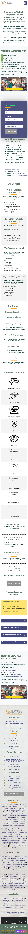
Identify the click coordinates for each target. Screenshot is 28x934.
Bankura (11, 878)
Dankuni (9, 883)
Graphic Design (14, 764)
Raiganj (12, 881)
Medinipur (13, 880)
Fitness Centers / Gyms (9, 830)
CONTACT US (14, 743)
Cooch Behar (10, 874)
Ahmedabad (23, 860)
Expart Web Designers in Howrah (16, 902)
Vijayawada (5, 866)
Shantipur (15, 883)
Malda (16, 885)
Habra (4, 885)
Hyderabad (12, 860)
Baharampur (10, 885)
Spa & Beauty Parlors (13, 832)
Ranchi (24, 864)
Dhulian (4, 883)
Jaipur (17, 860)
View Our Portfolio (14, 583)
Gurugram (15, 858)
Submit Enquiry (11, 131)
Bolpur (23, 874)
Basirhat (16, 878)
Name (6, 109)
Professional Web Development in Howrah (13, 905)
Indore (8, 862)
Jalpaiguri (7, 880)
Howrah (14, 889)
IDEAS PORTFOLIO (14, 767)
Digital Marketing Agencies (10, 821)
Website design (14, 756)
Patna (21, 868)
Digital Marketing (14, 761)
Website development (14, 759)
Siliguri (11, 887)
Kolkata (22, 887)
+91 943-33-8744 (19, 173)
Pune (5, 858)
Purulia (10, 876)
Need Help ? (21, 932)
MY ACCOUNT (14, 741)
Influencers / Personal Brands (18, 838)
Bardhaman (22, 885)
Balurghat (22, 878)
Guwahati (11, 868)
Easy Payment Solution (14, 793)
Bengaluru (17, 856)
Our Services (14, 738)
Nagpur (9, 864)
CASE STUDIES (14, 769)
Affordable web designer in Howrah (13, 904)
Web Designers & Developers (17, 819)
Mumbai (11, 856)
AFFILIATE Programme (14, 746)
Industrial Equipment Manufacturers (11, 840)
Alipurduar (16, 876)
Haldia (17, 881)
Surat (12, 862)
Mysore (17, 868)
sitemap (14, 748)
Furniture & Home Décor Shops (16, 810)
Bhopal (6, 868)
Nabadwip (20, 880)
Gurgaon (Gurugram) (20, 862)
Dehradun (9, 869)
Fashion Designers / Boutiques (16, 834)
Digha (4, 874)
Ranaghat (23, 881)
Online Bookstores (13, 806)
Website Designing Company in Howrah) (13, 898)
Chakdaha (5, 878)
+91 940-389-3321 (16, 171)
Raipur (16, 866)
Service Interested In (11, 123)
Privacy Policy (17, 914)
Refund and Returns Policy (11, 912)
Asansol (16, 887)
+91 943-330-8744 (15, 785)
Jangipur (4, 876)
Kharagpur (22, 883)
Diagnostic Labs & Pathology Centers (16, 829)
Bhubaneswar (17, 869)
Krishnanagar (5, 881)
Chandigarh (22, 866)
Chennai (23, 856)
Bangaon (17, 874)
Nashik (11, 866)
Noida (9, 858)
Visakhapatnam (16, 864)
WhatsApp (8, 116)
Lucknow (3, 864)
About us (14, 735)
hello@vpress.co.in (21, 175)
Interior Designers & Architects (9, 836)
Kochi (4, 862)
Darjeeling (22, 876)
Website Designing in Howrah (13, 907)
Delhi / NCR (4, 856)
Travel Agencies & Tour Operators (12, 812)
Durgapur (6, 887)
